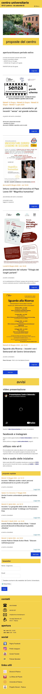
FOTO (37, 462)
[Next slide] (37, 25)
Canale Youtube (14, 654)
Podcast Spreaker (15, 659)
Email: (3, 573)
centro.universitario (22, 441)
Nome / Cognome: (7, 566)
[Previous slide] (5, 25)
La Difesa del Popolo (15, 677)
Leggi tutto (34, 71)
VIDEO (37, 464)
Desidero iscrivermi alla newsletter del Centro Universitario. (21, 580)
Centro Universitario (26, 438)
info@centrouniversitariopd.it (17, 614)
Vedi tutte (10, 372)
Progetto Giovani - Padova (17, 687)
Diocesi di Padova (15, 672)
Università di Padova (15, 682)
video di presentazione (14, 429)
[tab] (17, 32)
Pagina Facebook (14, 644)
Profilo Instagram (14, 649)
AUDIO (31, 464)
